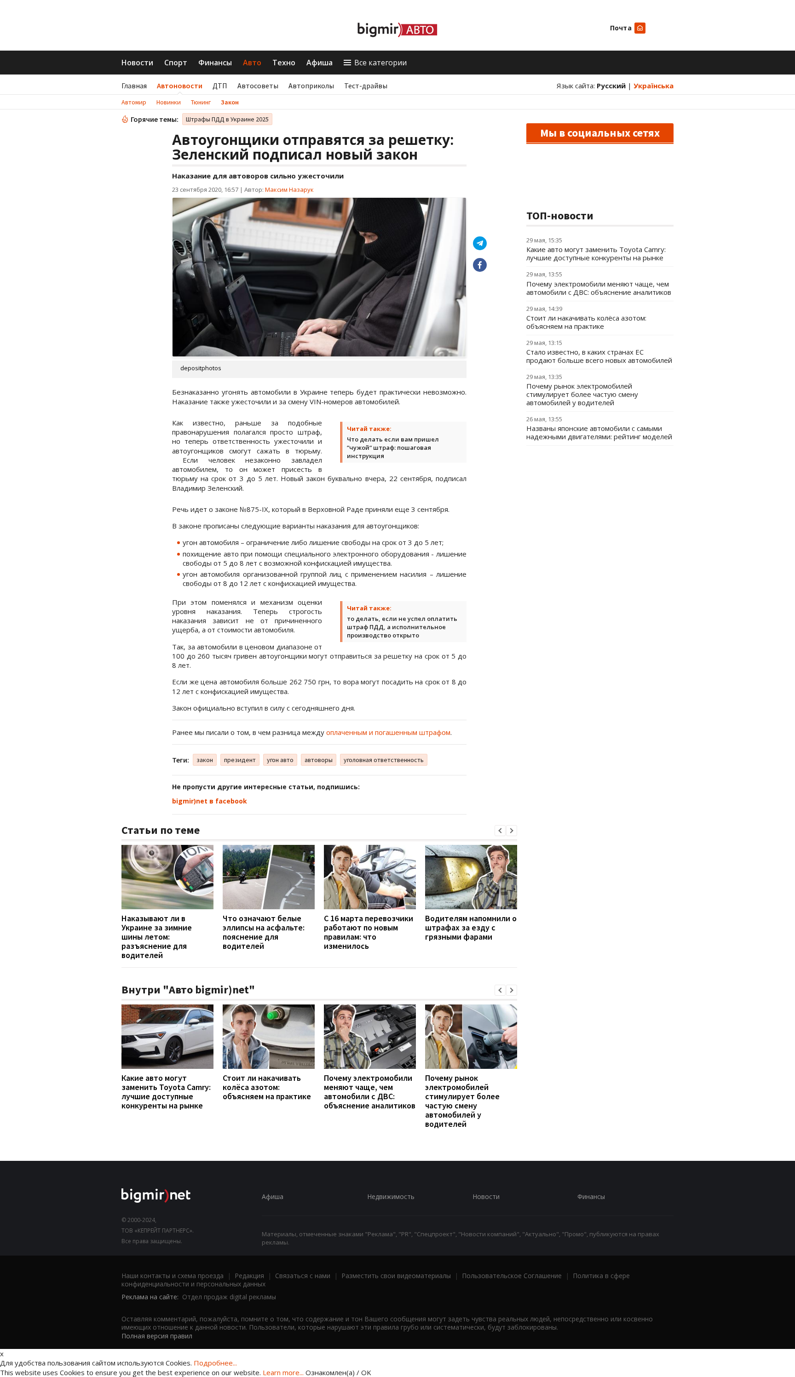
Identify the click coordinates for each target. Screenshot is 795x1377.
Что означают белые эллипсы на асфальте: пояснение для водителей (264, 932)
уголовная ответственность (384, 760)
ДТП (220, 85)
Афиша (319, 62)
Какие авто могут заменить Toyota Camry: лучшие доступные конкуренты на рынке (166, 1092)
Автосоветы (257, 85)
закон (204, 760)
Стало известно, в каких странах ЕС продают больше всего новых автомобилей (599, 356)
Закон (230, 102)
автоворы (319, 760)
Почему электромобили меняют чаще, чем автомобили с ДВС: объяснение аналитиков (369, 1092)
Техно (283, 62)
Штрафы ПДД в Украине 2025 (227, 119)
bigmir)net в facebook (209, 801)
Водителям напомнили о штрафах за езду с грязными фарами (471, 927)
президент (240, 760)
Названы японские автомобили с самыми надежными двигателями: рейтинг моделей (599, 432)
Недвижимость (391, 1196)
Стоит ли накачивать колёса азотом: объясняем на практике (267, 1087)
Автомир (133, 102)
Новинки (168, 102)
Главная (134, 85)
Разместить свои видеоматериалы (396, 1275)
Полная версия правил (156, 1335)
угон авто (280, 760)
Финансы (215, 62)
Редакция (249, 1275)
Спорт (175, 62)
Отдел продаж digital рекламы (229, 1296)
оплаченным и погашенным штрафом (388, 732)
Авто (252, 62)
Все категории (380, 62)
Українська (654, 85)
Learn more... (283, 1372)
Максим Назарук (289, 189)
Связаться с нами (302, 1275)
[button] (500, 830)
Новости (137, 62)
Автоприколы (311, 85)
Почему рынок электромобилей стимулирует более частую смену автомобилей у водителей (462, 1101)
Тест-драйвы (365, 85)
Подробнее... (215, 1362)
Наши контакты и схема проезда (172, 1275)
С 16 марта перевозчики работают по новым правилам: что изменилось (368, 932)
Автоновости (179, 85)
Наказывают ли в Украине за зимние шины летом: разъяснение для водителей (156, 936)
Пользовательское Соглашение (512, 1275)
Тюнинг (201, 102)
